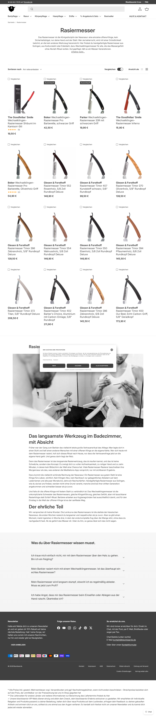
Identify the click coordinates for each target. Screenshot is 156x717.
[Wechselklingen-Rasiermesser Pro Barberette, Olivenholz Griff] (24, 163)
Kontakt (81, 666)
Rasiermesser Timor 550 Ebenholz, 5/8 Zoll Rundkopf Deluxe (96, 250)
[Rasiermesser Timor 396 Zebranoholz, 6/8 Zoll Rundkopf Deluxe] (96, 288)
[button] (146, 9)
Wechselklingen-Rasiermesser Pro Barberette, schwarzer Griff (59, 120)
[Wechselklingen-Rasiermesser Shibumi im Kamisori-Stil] (24, 97)
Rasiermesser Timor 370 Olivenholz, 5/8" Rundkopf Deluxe (131, 187)
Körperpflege (41, 16)
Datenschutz (111, 666)
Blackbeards (17, 666)
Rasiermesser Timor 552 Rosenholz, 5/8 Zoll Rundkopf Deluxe (57, 187)
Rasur (26, 16)
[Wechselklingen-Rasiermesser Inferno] (132, 97)
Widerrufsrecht (124, 666)
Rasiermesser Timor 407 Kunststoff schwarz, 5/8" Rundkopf (93, 187)
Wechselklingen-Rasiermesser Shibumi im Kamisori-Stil (22, 122)
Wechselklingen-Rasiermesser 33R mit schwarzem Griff (93, 120)
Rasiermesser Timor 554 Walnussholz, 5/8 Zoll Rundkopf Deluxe (57, 250)
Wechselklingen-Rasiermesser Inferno (128, 120)
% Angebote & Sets (89, 16)
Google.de (28, 2)
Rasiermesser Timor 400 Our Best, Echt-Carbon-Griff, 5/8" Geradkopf (132, 312)
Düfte (71, 16)
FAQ (146, 2)
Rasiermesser (21, 22)
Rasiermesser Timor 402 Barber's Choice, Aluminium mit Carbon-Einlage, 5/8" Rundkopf (59, 313)
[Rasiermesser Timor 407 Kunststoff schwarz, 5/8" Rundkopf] (96, 163)
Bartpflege (13, 16)
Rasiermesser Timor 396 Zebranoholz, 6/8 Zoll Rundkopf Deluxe (93, 312)
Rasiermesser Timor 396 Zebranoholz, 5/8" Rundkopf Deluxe (24, 250)
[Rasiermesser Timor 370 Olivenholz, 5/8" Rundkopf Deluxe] (132, 163)
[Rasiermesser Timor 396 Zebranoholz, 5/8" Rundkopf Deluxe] (24, 225)
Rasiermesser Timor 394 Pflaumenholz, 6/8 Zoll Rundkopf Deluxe (129, 250)
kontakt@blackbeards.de (124, 640)
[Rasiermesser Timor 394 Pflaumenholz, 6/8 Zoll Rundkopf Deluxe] (132, 225)
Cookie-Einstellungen (124, 671)
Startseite (11, 22)
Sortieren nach (14, 69)
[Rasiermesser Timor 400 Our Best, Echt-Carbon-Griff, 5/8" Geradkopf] (132, 288)
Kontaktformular (129, 644)
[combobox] (76, 9)
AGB (101, 666)
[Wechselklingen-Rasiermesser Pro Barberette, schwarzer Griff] (60, 97)
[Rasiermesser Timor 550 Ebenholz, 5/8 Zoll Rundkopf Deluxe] (96, 225)
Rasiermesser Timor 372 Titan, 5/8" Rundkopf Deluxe (24, 310)
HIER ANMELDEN (18, 645)
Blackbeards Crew (133, 2)
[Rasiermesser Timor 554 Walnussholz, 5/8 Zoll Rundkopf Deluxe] (60, 225)
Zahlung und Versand (141, 666)
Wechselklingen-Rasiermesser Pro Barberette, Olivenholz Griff (23, 185)
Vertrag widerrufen (141, 671)
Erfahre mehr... (78, 52)
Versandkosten (57, 690)
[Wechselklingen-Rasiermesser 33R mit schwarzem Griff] (96, 97)
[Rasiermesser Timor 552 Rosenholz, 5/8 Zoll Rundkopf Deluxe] (60, 163)
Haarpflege (58, 16)
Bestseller (109, 16)
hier (108, 695)
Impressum (92, 666)
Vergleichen (110, 69)
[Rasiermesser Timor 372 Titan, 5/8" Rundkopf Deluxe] (24, 288)
